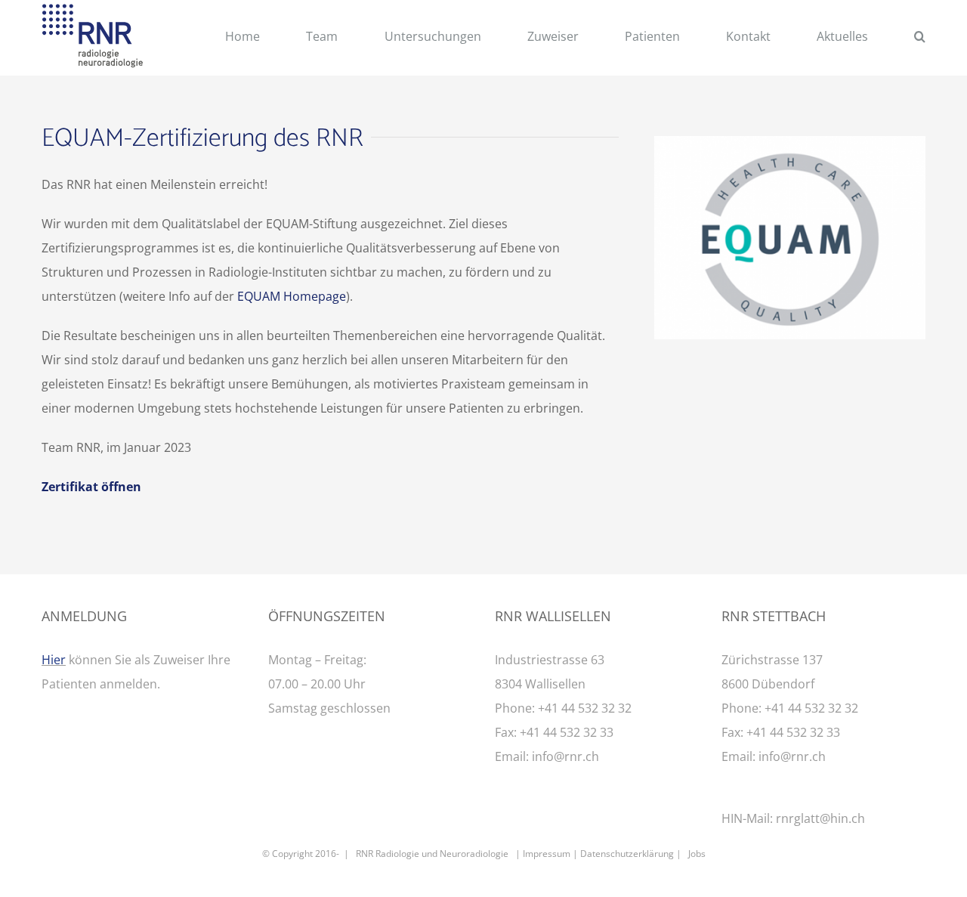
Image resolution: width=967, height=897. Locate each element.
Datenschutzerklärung (627, 853)
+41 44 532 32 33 (566, 732)
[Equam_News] (789, 142)
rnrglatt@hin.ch (820, 818)
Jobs (697, 853)
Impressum (546, 853)
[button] (919, 38)
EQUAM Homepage (291, 296)
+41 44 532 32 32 (585, 708)
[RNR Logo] (93, 10)
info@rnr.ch (565, 756)
